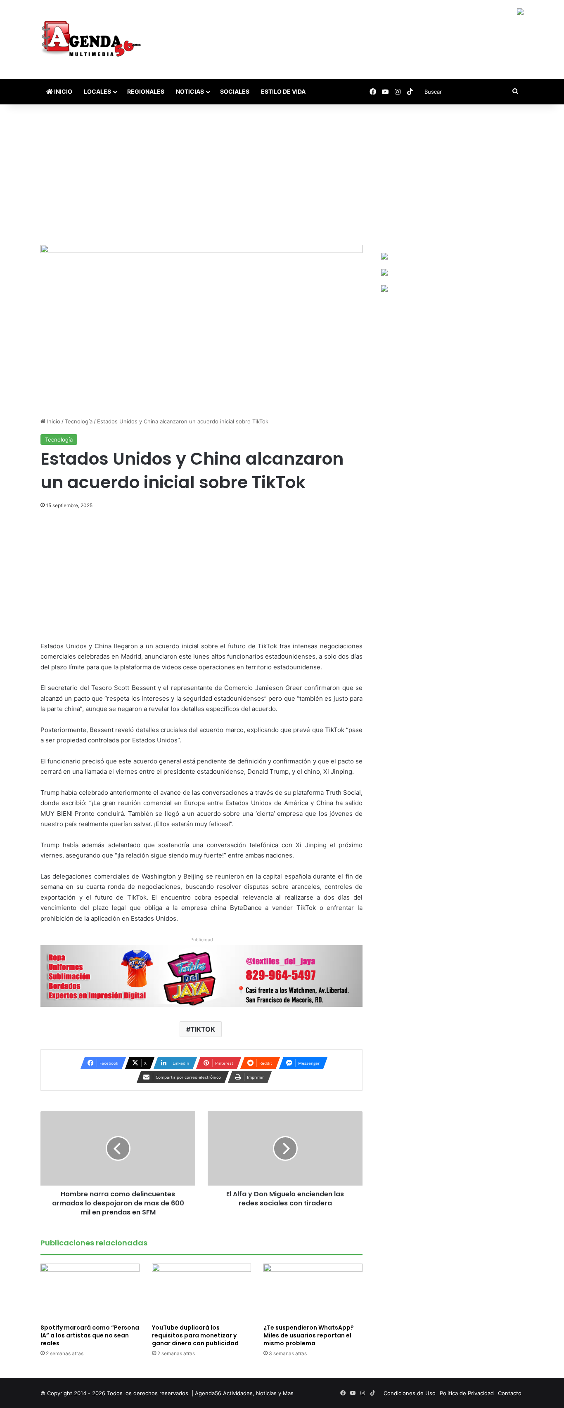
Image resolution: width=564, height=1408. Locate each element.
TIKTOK (202, 1029)
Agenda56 (208, 1393)
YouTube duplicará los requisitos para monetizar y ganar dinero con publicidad (195, 1335)
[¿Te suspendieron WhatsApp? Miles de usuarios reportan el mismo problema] (313, 1291)
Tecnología (78, 421)
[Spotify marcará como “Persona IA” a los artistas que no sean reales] (90, 1291)
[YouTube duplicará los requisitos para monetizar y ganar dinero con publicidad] (201, 1291)
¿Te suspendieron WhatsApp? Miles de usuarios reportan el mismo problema (308, 1335)
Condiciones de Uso (410, 1393)
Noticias (190, 91)
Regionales (145, 91)
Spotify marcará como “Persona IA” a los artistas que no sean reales (89, 1335)
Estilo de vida (283, 91)
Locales (97, 91)
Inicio (62, 91)
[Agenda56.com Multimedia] (92, 40)
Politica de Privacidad (467, 1393)
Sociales (234, 91)
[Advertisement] (282, 174)
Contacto (509, 1393)
